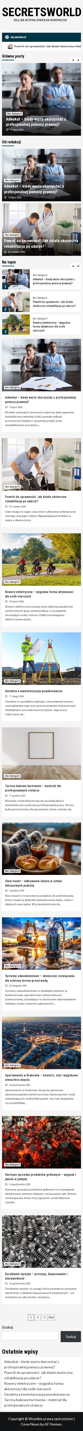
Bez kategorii (14, 113)
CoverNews (30, 1424)
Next (51, 1317)
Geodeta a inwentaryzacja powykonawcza (33, 691)
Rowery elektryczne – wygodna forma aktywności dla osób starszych (51, 304)
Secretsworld (42, 12)
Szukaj (7, 1327)
